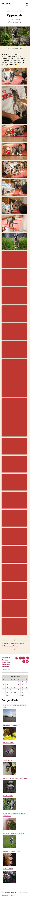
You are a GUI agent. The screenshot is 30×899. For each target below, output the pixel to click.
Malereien (5, 667)
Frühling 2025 (8, 796)
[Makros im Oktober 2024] (9, 859)
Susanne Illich (7, 3)
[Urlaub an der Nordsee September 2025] (9, 715)
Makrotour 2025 (8, 743)
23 (22, 690)
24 (26, 690)
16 (22, 687)
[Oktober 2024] (9, 877)
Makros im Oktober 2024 (11, 851)
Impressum (6, 669)
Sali (16, 11)
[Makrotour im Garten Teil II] (9, 733)
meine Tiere (6, 662)
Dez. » (22, 695)
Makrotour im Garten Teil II (12, 725)
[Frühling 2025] (9, 804)
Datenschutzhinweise (8, 895)
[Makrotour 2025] (9, 751)
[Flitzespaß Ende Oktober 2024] (9, 841)
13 (11, 687)
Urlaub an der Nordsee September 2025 (14, 706)
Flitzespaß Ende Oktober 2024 (13, 833)
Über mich (5, 660)
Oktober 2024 (8, 869)
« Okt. (8, 695)
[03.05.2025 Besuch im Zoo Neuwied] (9, 786)
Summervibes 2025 (9, 760)
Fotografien (6, 664)
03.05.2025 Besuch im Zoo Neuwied (15, 778)
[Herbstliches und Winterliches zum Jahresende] (9, 824)
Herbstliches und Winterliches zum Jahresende (14, 815)
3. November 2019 (16, 22)
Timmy (21, 11)
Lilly (8, 11)
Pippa (13, 11)
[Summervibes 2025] (9, 768)
